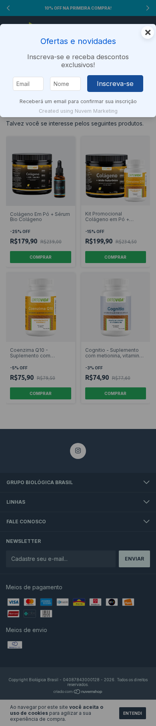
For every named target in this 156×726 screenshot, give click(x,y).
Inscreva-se (115, 84)
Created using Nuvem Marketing (78, 111)
